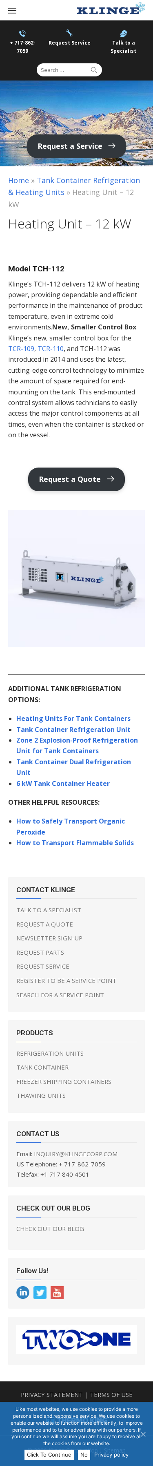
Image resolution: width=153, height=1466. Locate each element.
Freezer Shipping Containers (63, 1081)
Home (18, 180)
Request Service (42, 966)
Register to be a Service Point (66, 980)
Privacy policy (111, 1454)
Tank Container (42, 1067)
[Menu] (12, 10)
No (84, 1454)
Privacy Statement (52, 1394)
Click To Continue (49, 1454)
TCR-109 (21, 348)
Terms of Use (111, 1394)
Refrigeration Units (50, 1053)
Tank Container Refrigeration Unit (73, 729)
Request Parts (40, 952)
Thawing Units (41, 1095)
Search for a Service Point (60, 995)
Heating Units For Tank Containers (73, 718)
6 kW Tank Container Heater (63, 783)
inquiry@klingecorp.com (76, 1154)
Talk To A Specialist (48, 910)
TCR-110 (51, 348)
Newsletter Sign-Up (49, 938)
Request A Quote (44, 924)
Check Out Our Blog (50, 1228)
